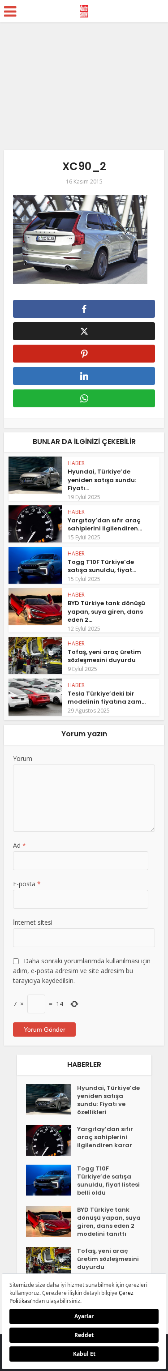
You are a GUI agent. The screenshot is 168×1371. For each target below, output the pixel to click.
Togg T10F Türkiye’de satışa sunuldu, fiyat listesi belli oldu (108, 1181)
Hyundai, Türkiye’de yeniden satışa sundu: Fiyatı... (102, 479)
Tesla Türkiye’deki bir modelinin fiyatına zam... (107, 697)
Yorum (22, 758)
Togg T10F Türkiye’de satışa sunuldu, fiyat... (102, 566)
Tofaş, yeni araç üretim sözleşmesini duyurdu (104, 656)
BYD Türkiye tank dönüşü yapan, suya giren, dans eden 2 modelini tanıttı (109, 1222)
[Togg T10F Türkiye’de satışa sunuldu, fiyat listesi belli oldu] (51, 1180)
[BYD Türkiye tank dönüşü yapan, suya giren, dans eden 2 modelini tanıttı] (51, 1221)
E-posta (27, 884)
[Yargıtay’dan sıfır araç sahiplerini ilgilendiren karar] (51, 1140)
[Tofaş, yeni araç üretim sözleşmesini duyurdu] (51, 1262)
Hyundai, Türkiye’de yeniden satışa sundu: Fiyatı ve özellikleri (108, 1100)
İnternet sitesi (32, 922)
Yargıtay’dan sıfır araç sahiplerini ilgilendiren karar (105, 1137)
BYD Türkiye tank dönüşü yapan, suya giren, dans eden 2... (106, 611)
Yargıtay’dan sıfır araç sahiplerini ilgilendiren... (105, 524)
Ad (19, 845)
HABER (76, 463)
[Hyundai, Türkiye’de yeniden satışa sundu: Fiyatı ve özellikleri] (51, 1099)
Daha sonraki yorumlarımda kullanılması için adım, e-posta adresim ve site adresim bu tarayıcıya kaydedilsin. (82, 971)
